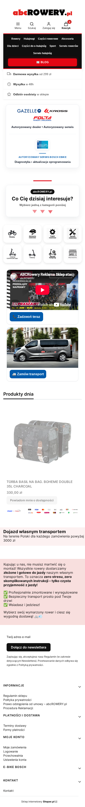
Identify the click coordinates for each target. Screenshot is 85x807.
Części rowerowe (48, 38)
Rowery (15, 38)
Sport (53, 46)
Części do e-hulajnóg (34, 46)
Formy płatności (14, 729)
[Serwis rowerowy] (72, 234)
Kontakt (8, 790)
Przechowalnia (13, 755)
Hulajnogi (29, 38)
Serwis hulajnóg (42, 53)
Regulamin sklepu (15, 695)
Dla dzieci (13, 46)
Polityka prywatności (17, 700)
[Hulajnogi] (32, 254)
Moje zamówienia (14, 747)
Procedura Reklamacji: (18, 708)
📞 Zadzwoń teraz (26, 316)
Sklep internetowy (37, 801)
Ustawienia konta (14, 759)
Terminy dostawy (14, 725)
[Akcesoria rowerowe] (32, 234)
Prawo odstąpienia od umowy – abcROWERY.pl (35, 704)
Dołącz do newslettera (28, 647)
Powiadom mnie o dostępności (32, 500)
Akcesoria (67, 38)
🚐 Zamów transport (28, 374)
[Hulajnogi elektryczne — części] (12, 254)
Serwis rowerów (68, 46)
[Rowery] (12, 234)
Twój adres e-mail (18, 637)
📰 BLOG (42, 62)
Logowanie (10, 751)
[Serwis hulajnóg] (52, 254)
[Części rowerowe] (52, 234)
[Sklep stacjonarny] (72, 254)
